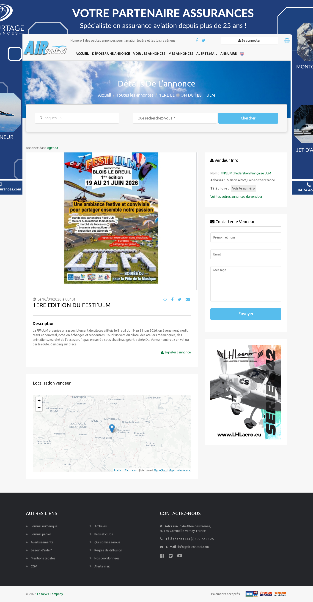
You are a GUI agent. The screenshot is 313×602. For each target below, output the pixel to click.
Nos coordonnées (107, 558)
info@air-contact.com (193, 547)
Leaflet (118, 470)
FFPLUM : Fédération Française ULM (246, 173)
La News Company (50, 594)
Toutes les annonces (135, 95)
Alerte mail (102, 566)
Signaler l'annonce (177, 352)
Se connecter (251, 40)
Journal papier (40, 534)
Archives (100, 526)
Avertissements (41, 542)
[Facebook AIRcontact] (197, 41)
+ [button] (39, 401)
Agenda (52, 148)
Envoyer (246, 313)
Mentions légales (42, 558)
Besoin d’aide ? (41, 550)
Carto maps (131, 470)
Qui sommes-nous (107, 542)
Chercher (248, 118)
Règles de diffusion (108, 550)
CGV (33, 566)
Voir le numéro (243, 188)
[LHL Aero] (245, 392)
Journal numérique (44, 526)
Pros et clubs (103, 534)
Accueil (104, 95)
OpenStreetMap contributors (172, 470)
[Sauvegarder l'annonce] (165, 300)
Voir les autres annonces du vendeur (236, 196)
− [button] (39, 407)
